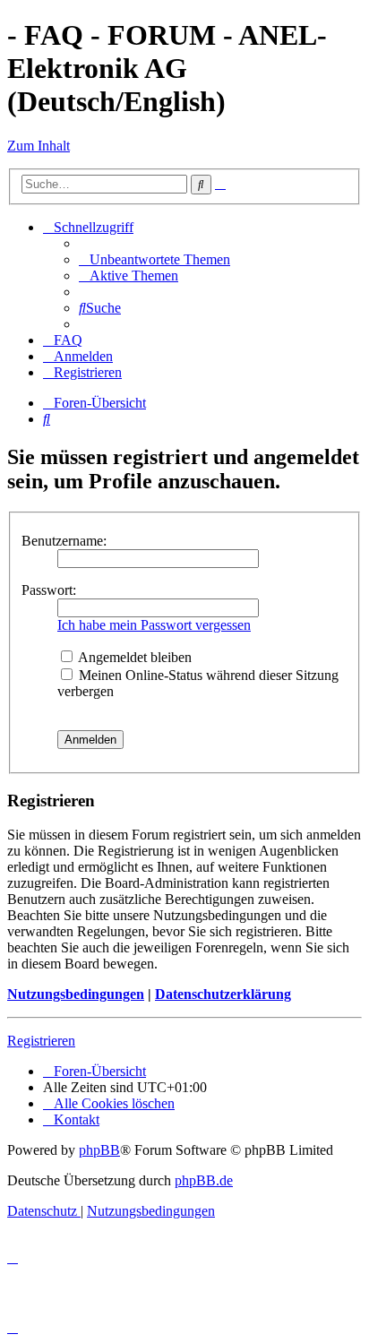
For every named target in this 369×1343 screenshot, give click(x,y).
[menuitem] (154, 259)
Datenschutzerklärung (223, 994)
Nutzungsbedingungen (75, 994)
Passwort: (48, 590)
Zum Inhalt (38, 145)
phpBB (99, 1150)
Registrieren (41, 1040)
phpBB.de (204, 1180)
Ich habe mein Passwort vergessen (154, 625)
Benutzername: (64, 540)
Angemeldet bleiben (133, 657)
